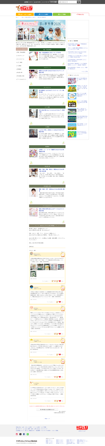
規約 (32, 428)
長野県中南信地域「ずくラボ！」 (83, 441)
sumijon (35, 287)
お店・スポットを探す (26, 14)
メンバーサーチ (45, 2)
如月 (34, 360)
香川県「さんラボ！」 (60, 442)
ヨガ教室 (19, 65)
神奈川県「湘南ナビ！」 (71, 442)
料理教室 (19, 69)
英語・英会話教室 (21, 52)
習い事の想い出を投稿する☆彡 (47, 409)
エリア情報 (63, 14)
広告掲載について (20, 430)
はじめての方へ (37, 2)
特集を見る (81, 14)
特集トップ (47, 418)
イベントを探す (44, 14)
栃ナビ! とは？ (82, 431)
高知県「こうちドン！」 (81, 443)
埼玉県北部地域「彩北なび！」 (71, 444)
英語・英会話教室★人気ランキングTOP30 (50, 52)
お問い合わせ (37, 428)
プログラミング (20, 55)
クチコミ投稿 (53, 2)
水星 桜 (35, 308)
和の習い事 (19, 72)
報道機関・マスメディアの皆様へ (43, 430)
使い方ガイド (19, 428)
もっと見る (85, 71)
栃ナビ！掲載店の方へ (30, 430)
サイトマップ (44, 428)
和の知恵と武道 (20, 75)
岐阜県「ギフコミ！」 (70, 441)
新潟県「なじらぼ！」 (60, 441)
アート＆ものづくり (21, 79)
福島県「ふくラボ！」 (50, 441)
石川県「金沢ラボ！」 (50, 443)
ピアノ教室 (19, 62)
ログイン (31, 2)
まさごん (35, 340)
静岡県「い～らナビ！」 (81, 442)
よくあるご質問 (26, 428)
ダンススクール (20, 59)
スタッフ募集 (55, 430)
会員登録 (26, 2)
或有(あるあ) (36, 254)
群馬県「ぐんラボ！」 (50, 442)
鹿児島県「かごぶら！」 (60, 443)
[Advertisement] (77, 29)
